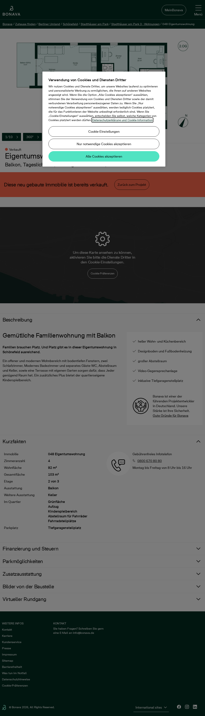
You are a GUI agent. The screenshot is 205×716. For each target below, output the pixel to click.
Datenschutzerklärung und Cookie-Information (122, 120)
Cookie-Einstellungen (104, 131)
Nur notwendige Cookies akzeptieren (104, 144)
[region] (103, 119)
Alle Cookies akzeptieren (104, 156)
